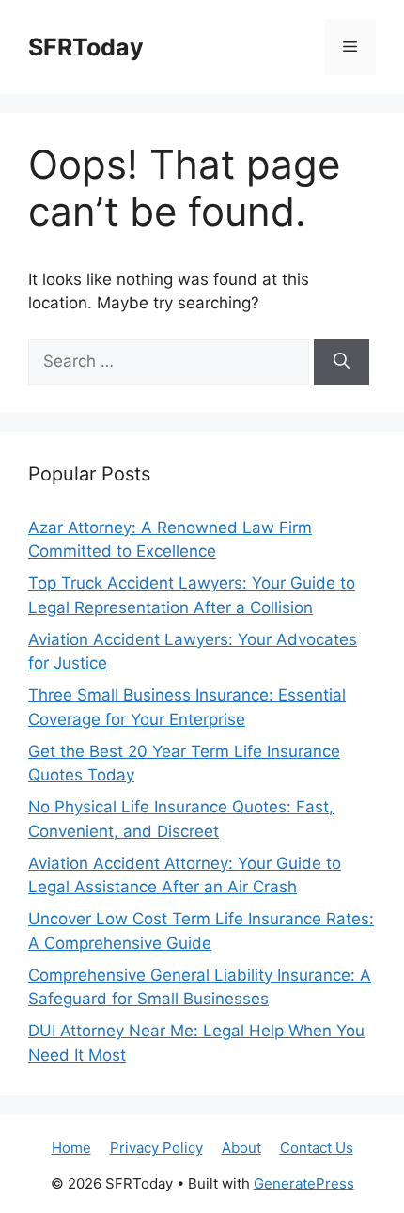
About (241, 1148)
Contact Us (316, 1148)
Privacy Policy (156, 1148)
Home (71, 1148)
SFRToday (86, 47)
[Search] (341, 362)
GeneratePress (304, 1183)
